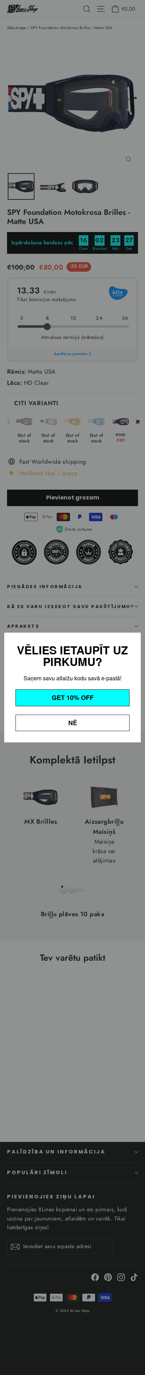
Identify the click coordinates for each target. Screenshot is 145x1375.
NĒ (72, 722)
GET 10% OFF (73, 697)
